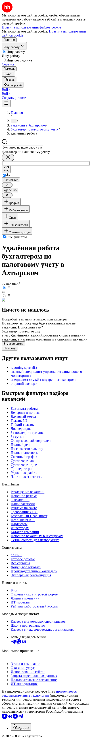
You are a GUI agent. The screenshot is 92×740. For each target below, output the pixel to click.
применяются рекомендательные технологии (39, 693)
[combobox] (22, 147)
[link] (9, 79)
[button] (7, 90)
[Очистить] (8, 157)
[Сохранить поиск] (6, 169)
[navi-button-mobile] (6, 103)
